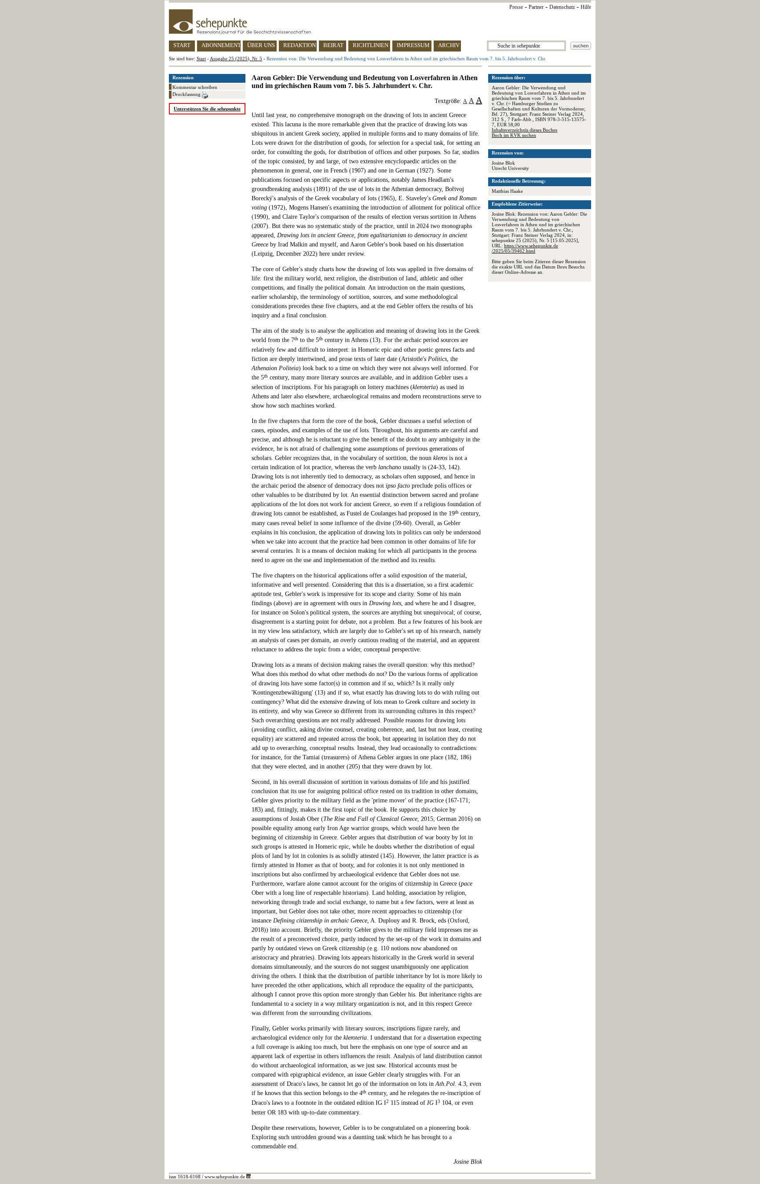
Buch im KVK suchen (514, 135)
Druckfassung (187, 94)
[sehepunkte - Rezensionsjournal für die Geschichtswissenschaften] (380, 21)
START (181, 45)
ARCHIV (449, 45)
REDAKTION (299, 45)
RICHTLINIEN (370, 45)
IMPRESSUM (413, 45)
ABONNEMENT (221, 45)
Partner (536, 7)
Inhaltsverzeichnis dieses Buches (524, 129)
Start (201, 58)
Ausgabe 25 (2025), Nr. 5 (236, 58)
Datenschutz (562, 7)
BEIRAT (333, 45)
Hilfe (586, 7)
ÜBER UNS (261, 45)
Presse (516, 7)
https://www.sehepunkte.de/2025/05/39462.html (525, 248)
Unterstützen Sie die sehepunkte (207, 108)
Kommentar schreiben (194, 87)
